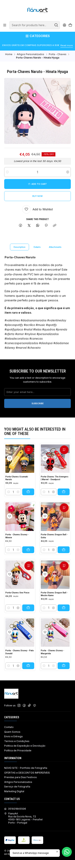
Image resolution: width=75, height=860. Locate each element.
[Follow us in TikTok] (29, 705)
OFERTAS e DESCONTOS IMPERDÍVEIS (27, 772)
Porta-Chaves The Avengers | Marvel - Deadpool (54, 478)
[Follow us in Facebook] (24, 705)
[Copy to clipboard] (55, 226)
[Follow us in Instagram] (19, 705)
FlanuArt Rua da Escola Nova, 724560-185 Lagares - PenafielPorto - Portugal (25, 818)
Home (8, 54)
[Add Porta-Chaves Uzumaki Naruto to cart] (28, 491)
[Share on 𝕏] (29, 226)
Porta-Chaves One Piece (17, 592)
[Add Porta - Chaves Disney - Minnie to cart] (28, 549)
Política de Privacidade (17, 750)
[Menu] (4, 25)
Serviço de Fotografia (17, 786)
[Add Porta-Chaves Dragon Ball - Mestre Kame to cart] (64, 607)
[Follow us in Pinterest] (34, 705)
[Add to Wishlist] (9, 458)
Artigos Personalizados (30, 54)
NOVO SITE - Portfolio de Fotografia (25, 767)
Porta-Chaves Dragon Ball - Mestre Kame (54, 594)
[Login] (64, 25)
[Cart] (70, 25)
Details (37, 247)
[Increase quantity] (68, 172)
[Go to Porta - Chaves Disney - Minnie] (19, 516)
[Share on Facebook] (21, 226)
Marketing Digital (14, 791)
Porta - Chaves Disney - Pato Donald (19, 652)
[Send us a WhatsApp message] (67, 852)
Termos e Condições (16, 741)
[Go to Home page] (37, 10)
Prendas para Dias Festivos (20, 777)
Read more (66, 45)
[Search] (56, 25)
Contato (9, 727)
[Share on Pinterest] (46, 226)
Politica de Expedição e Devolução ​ (25, 745)
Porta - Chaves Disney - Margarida (52, 652)
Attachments (55, 247)
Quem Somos (12, 731)
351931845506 (17, 808)
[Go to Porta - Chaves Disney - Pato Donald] (19, 632)
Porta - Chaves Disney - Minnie (17, 536)
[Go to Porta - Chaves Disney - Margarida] (55, 632)
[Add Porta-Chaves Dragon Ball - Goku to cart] (64, 549)
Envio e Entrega (13, 736)
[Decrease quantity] (7, 172)
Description (19, 247)
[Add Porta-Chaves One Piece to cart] (28, 607)
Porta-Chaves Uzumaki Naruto (16, 478)
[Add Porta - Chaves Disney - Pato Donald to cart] (28, 665)
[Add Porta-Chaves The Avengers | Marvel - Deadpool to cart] (64, 491)
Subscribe (38, 403)
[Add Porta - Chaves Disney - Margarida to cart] (64, 665)
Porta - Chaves (57, 54)
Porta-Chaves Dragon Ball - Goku (54, 536)
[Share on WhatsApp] (38, 226)
